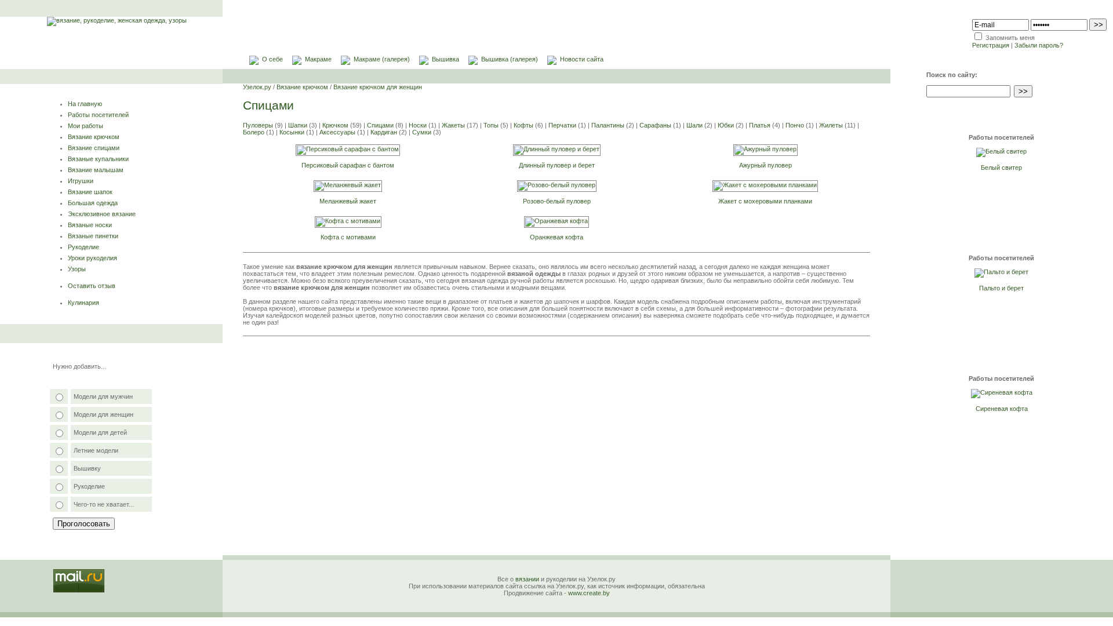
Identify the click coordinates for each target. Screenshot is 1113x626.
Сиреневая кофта (1002, 408)
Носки (418, 125)
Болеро (253, 132)
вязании (527, 579)
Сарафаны (655, 125)
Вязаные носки (90, 224)
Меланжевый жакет (347, 201)
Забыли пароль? (1038, 45)
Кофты (523, 125)
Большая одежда (93, 202)
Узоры (77, 268)
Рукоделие (83, 246)
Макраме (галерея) (382, 59)
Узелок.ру (257, 86)
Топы (491, 125)
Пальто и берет (1001, 288)
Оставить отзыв (91, 285)
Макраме (318, 59)
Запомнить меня (1010, 37)
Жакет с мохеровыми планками (765, 201)
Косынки (291, 132)
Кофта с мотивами (348, 237)
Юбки (726, 125)
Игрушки (80, 180)
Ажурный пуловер (765, 165)
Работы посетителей (98, 114)
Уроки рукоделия (92, 257)
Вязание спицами (93, 147)
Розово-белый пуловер (557, 201)
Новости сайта (581, 59)
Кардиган (383, 132)
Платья (759, 125)
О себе (272, 59)
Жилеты (831, 125)
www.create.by (589, 592)
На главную (85, 103)
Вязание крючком (93, 136)
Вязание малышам (95, 169)
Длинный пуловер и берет (557, 165)
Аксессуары (337, 132)
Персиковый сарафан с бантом (347, 165)
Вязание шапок (90, 191)
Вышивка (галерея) (509, 59)
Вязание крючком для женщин (377, 86)
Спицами (380, 125)
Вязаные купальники (98, 158)
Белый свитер (1001, 167)
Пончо (794, 125)
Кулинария (83, 302)
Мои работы (85, 125)
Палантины (607, 125)
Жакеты (453, 125)
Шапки (297, 125)
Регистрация (990, 45)
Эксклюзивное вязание (102, 213)
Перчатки (562, 125)
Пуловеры (258, 125)
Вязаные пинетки (93, 235)
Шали (694, 125)
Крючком (335, 125)
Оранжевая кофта (556, 237)
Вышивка (445, 59)
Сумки (421, 132)
